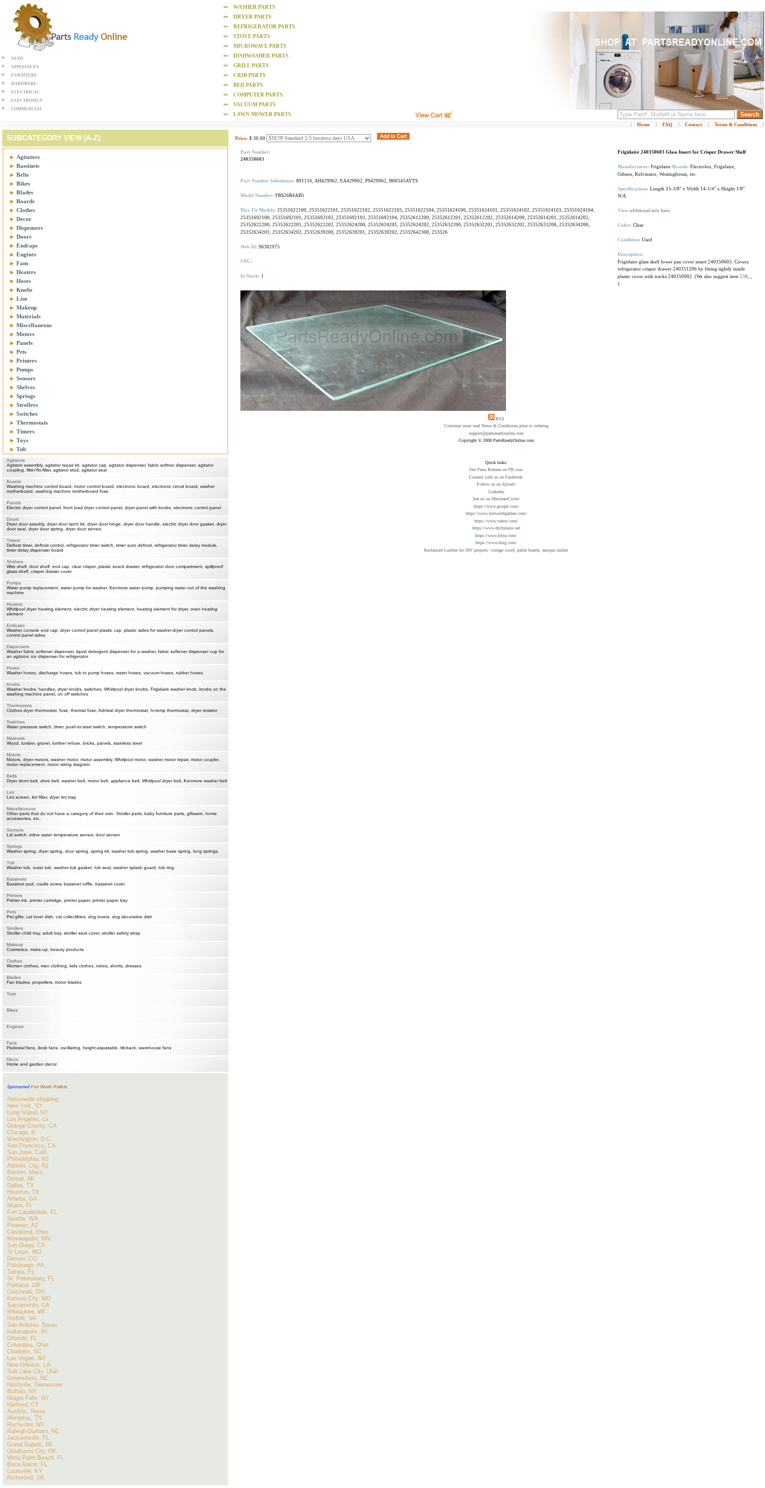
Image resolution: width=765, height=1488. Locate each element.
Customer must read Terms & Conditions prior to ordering (496, 425)
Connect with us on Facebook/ (496, 477)
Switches (27, 413)
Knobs (24, 289)
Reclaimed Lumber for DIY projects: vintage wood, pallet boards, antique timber (496, 550)
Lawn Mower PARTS (262, 114)
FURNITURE (24, 75)
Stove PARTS (251, 36)
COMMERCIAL (26, 108)
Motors (25, 334)
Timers (25, 431)
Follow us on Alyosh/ (496, 484)
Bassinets (27, 165)
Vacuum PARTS (254, 104)
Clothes (25, 210)
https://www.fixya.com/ (496, 535)
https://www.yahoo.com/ (496, 520)
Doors (23, 236)
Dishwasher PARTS (261, 56)
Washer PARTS (254, 7)
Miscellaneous (34, 325)
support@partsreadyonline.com (496, 433)
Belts (22, 174)
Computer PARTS (258, 95)
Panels (24, 343)
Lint (21, 298)
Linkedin (496, 491)
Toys (22, 440)
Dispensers (29, 227)
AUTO (17, 58)
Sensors (25, 378)
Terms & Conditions (736, 124)
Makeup (26, 307)
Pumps (24, 369)
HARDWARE (24, 83)
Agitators (28, 157)
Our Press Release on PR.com (496, 469)
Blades (24, 192)
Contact (693, 124)
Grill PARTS (251, 65)
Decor (23, 219)
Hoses (23, 281)
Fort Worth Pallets (49, 1086)
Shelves (25, 387)
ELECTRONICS (26, 100)
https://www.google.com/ (496, 506)
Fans (22, 263)
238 (744, 276)
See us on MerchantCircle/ (496, 498)
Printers (26, 360)
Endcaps (27, 245)
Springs (25, 396)
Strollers (27, 405)
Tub (21, 449)
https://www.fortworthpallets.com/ (496, 513)
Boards (25, 201)
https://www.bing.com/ (496, 542)
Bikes (23, 183)
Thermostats (32, 422)
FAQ (667, 124)
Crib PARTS (249, 75)
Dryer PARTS (252, 17)
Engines (26, 254)
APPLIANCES (25, 66)
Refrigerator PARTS (264, 26)
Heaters (26, 272)
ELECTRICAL (25, 91)
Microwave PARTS (259, 46)
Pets (21, 351)
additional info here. (650, 210)
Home (643, 124)
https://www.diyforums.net (496, 528)
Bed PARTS (248, 85)
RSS (500, 418)
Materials (28, 316)
